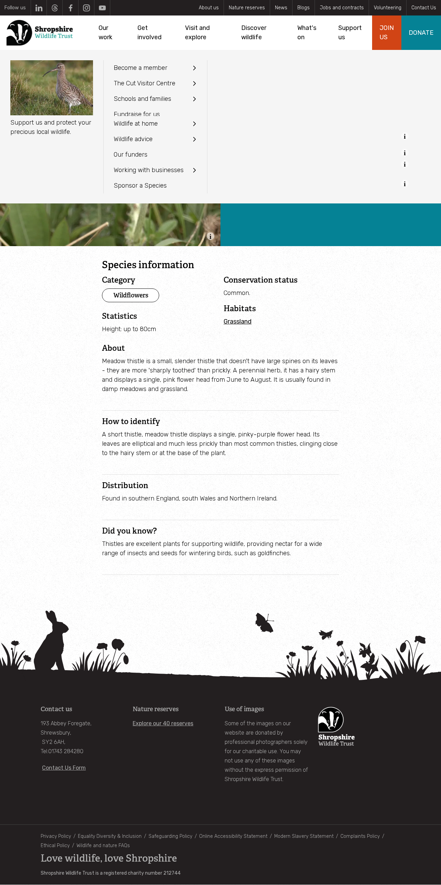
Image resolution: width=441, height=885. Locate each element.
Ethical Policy (55, 846)
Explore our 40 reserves (163, 723)
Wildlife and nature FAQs (103, 846)
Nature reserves (247, 8)
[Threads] (54, 7)
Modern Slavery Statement (304, 836)
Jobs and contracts (342, 8)
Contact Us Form (64, 768)
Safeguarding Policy (170, 836)
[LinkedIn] (39, 7)
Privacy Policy (56, 836)
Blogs (303, 8)
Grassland (238, 321)
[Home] (40, 33)
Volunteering (387, 8)
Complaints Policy (360, 836)
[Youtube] (102, 7)
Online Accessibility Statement (233, 836)
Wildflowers (130, 295)
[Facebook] (70, 7)
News (281, 8)
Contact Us (423, 8)
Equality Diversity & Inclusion (110, 836)
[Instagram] (86, 7)
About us (209, 8)
